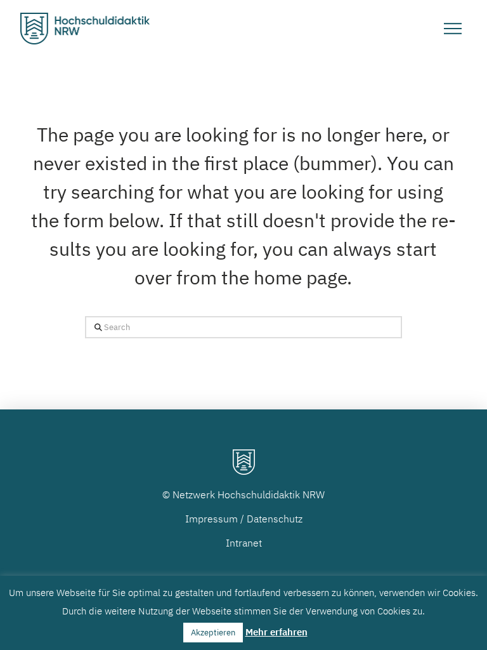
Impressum (211, 518)
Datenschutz (274, 518)
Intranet (244, 542)
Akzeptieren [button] (213, 632)
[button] (453, 29)
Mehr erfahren (276, 632)
